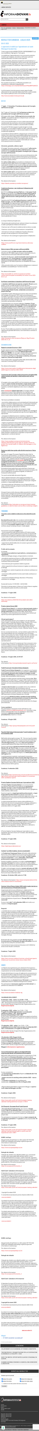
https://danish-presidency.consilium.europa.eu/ (14, 183)
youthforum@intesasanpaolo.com (16, 710)
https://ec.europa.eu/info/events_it (11, 1274)
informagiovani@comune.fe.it (10, 1426)
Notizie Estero (20, 27)
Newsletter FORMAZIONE (26, 1379)
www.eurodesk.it (6, 1307)
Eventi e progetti (4, 1419)
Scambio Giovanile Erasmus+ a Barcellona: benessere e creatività (19, 1362)
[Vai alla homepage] (19, 13)
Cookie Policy (26, 1429)
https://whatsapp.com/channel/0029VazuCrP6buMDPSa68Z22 (19, 85)
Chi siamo (3, 1417)
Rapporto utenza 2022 (6, 1416)
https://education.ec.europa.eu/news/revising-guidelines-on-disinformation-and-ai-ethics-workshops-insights (19, 505)
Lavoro (2, 1404)
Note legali (14, 1429)
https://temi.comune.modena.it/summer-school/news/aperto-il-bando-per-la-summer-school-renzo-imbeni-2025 (19, 959)
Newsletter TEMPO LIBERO (27, 1381)
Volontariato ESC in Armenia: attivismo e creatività (18, 1349)
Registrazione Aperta (7, 1005)
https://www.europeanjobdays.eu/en (11, 1250)
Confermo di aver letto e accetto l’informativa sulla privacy (15, 1383)
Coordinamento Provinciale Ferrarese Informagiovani (13, 1420)
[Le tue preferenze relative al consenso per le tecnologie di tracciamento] (3, 1428)
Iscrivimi (4, 1386)
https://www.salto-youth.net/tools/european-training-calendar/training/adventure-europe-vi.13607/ (16, 1100)
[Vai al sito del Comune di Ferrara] (6, 3)
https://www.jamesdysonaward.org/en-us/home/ (23, 663)
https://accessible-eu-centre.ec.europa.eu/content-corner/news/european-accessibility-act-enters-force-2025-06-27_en (18, 275)
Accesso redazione (8, 1429)
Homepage (8, 27)
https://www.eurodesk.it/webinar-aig (11, 992)
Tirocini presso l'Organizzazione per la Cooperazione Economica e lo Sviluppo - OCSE (19, 1353)
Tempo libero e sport (5, 1408)
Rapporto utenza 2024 (6, 1414)
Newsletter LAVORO (7, 1379)
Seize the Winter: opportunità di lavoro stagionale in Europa (19, 1358)
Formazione (3, 1406)
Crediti (1, 1429)
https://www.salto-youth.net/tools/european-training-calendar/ (19, 1297)
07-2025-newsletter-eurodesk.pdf (13, 1338)
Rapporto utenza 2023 (6, 1415)
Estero (14, 27)
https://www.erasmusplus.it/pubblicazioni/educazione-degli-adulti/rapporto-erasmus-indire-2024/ (18, 369)
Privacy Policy (20, 1429)
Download (3, 1421)
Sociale (2, 1409)
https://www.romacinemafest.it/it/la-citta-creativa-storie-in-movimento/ (19, 880)
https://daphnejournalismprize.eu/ (11, 846)
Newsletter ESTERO (7, 1381)
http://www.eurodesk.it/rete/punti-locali (12, 96)
